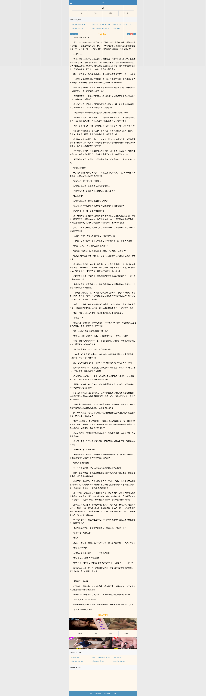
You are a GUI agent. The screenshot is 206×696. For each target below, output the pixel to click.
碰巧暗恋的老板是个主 (121, 661)
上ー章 (80, 633)
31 (103, 2)
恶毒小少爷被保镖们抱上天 (101, 657)
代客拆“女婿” (75, 657)
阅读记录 (98, 694)
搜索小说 (107, 694)
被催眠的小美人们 (98, 661)
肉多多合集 (117, 657)
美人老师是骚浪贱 (77, 661)
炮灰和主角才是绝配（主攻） (123, 24)
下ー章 (126, 633)
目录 (95, 633)
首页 (91, 694)
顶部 (114, 694)
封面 (110, 633)
